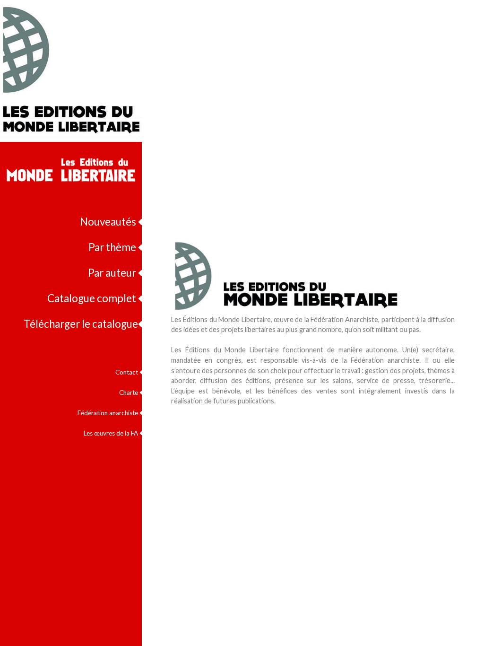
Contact (127, 372)
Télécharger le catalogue (81, 323)
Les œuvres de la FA (111, 433)
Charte (129, 392)
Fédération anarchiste (108, 413)
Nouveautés (109, 221)
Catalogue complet (92, 298)
